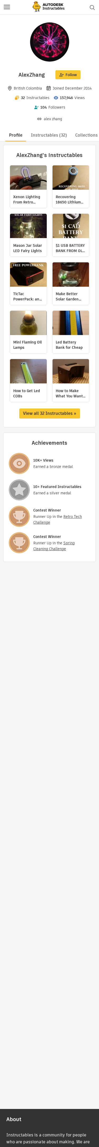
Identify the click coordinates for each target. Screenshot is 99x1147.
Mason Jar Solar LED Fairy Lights (27, 248)
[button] (7, 7)
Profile (15, 135)
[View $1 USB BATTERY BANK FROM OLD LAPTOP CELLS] (71, 226)
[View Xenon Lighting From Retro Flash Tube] (28, 178)
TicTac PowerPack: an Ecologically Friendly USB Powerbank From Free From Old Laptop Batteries (28, 296)
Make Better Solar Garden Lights (67, 296)
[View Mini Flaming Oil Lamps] (28, 323)
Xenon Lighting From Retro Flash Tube (26, 199)
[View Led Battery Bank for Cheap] (71, 323)
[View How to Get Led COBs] (28, 372)
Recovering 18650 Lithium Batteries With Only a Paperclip (70, 199)
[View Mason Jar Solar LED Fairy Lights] (28, 226)
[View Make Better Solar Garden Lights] (71, 275)
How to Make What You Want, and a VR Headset (70, 393)
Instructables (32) (49, 135)
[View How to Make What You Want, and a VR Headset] (71, 372)
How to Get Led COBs (26, 393)
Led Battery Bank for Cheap (69, 345)
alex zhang (53, 119)
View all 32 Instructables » (49, 413)
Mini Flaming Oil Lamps (27, 345)
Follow (71, 74)
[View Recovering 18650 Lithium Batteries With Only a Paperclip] (71, 178)
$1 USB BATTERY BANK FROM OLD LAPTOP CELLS (70, 248)
